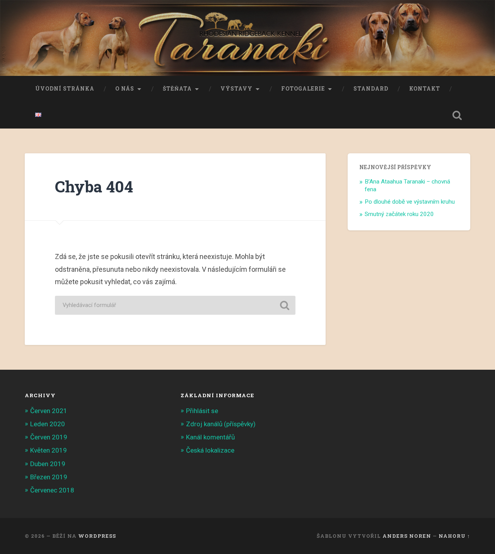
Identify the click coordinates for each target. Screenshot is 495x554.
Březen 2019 (48, 477)
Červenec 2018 (52, 490)
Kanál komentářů (210, 437)
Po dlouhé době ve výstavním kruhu (410, 201)
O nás (124, 88)
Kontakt (424, 88)
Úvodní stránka (64, 88)
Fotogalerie (303, 88)
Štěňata (177, 88)
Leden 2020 (47, 424)
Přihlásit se (202, 411)
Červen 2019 (48, 437)
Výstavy (236, 88)
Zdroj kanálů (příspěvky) (221, 424)
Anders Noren (406, 536)
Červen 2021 (48, 411)
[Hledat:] (175, 305)
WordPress (97, 536)
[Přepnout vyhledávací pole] (457, 115)
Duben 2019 (47, 464)
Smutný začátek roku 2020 (399, 214)
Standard (370, 88)
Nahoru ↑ (454, 536)
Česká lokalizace (210, 450)
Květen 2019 (48, 450)
